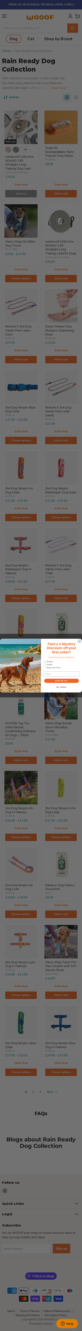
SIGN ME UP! (61, 681)
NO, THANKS (61, 687)
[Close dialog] (79, 641)
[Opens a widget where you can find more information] (67, 1324)
